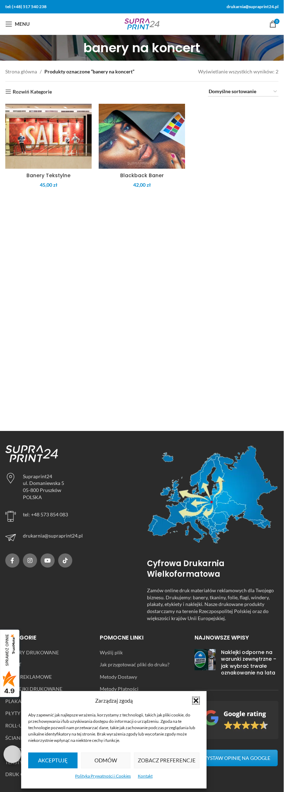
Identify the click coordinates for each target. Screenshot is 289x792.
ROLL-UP (15, 725)
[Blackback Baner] (142, 136)
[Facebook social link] (12, 560)
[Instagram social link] (30, 560)
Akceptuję (53, 760)
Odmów (105, 760)
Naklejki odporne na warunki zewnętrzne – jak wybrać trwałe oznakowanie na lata (248, 663)
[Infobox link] (70, 537)
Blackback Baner (142, 175)
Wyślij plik (111, 652)
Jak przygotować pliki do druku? (135, 664)
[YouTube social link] (48, 560)
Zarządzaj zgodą (12, 754)
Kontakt (145, 776)
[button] (195, 700)
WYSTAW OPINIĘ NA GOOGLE (236, 758)
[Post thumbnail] (205, 664)
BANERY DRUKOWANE (32, 652)
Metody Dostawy (118, 677)
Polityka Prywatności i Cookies (103, 776)
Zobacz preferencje (167, 760)
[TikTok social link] (65, 560)
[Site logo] (142, 23)
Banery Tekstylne (48, 175)
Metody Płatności (119, 689)
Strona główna (21, 71)
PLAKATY (16, 701)
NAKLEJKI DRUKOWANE (33, 689)
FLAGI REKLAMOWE (28, 677)
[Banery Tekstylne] (48, 136)
